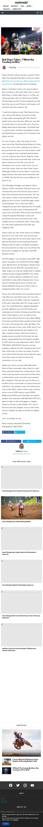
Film (22, 6)
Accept (6, 823)
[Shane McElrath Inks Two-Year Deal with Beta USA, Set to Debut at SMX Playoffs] (21, 743)
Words (29, 6)
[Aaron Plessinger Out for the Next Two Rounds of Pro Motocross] (21, 477)
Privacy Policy (4, 802)
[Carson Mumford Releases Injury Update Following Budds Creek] (6, 762)
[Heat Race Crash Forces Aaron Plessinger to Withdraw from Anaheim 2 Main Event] (21, 634)
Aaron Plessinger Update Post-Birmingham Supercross (17, 585)
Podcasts (6, 9)
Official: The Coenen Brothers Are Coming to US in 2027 (26, 769)
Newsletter (17, 9)
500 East (6, 6)
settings (16, 820)
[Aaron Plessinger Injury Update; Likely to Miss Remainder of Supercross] (21, 538)
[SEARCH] (41, 13)
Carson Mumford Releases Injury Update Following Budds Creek (25, 760)
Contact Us (3, 798)
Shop (2, 799)
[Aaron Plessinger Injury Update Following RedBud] (21, 508)
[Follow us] (37, 13)
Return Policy (4, 800)
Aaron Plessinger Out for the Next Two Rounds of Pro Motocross (20, 491)
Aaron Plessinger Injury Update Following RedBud (16, 521)
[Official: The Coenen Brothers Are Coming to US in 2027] (6, 770)
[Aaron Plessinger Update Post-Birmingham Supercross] (21, 571)
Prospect (14, 6)
